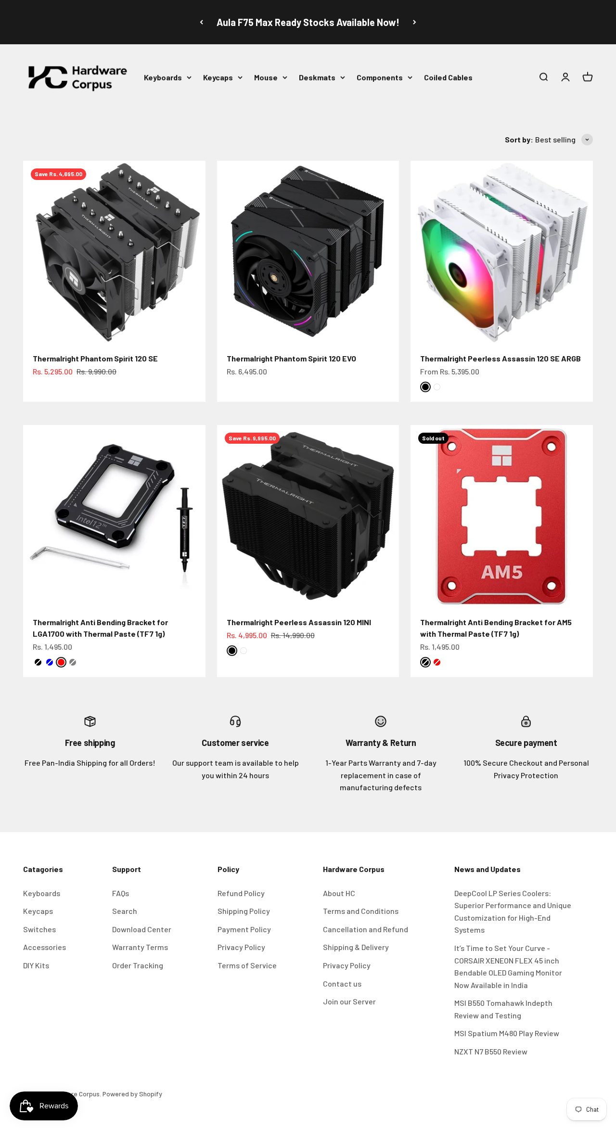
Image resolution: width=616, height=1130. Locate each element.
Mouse (266, 77)
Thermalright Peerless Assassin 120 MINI (299, 622)
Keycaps (218, 77)
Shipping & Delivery (356, 946)
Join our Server (349, 1001)
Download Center (141, 929)
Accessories (44, 946)
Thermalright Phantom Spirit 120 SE (95, 358)
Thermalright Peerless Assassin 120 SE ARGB (500, 358)
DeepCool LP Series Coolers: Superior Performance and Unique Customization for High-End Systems (512, 911)
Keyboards (163, 77)
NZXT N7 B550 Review (490, 1051)
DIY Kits (36, 965)
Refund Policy (241, 893)
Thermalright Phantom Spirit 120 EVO (291, 358)
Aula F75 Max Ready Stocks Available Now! (308, 22)
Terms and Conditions (360, 910)
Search (124, 910)
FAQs (120, 893)
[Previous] (201, 22)
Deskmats (317, 77)
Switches (39, 929)
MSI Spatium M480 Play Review (506, 1033)
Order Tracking (137, 965)
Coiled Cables (448, 77)
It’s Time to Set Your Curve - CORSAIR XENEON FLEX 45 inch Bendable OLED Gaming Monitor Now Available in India (508, 966)
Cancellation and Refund (365, 929)
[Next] (414, 22)
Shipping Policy (244, 910)
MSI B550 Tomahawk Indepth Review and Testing (503, 1009)
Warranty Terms (140, 946)
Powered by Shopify (132, 1094)
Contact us (342, 983)
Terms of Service (247, 965)
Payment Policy (244, 929)
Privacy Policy (241, 946)
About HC (339, 893)
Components (380, 77)
